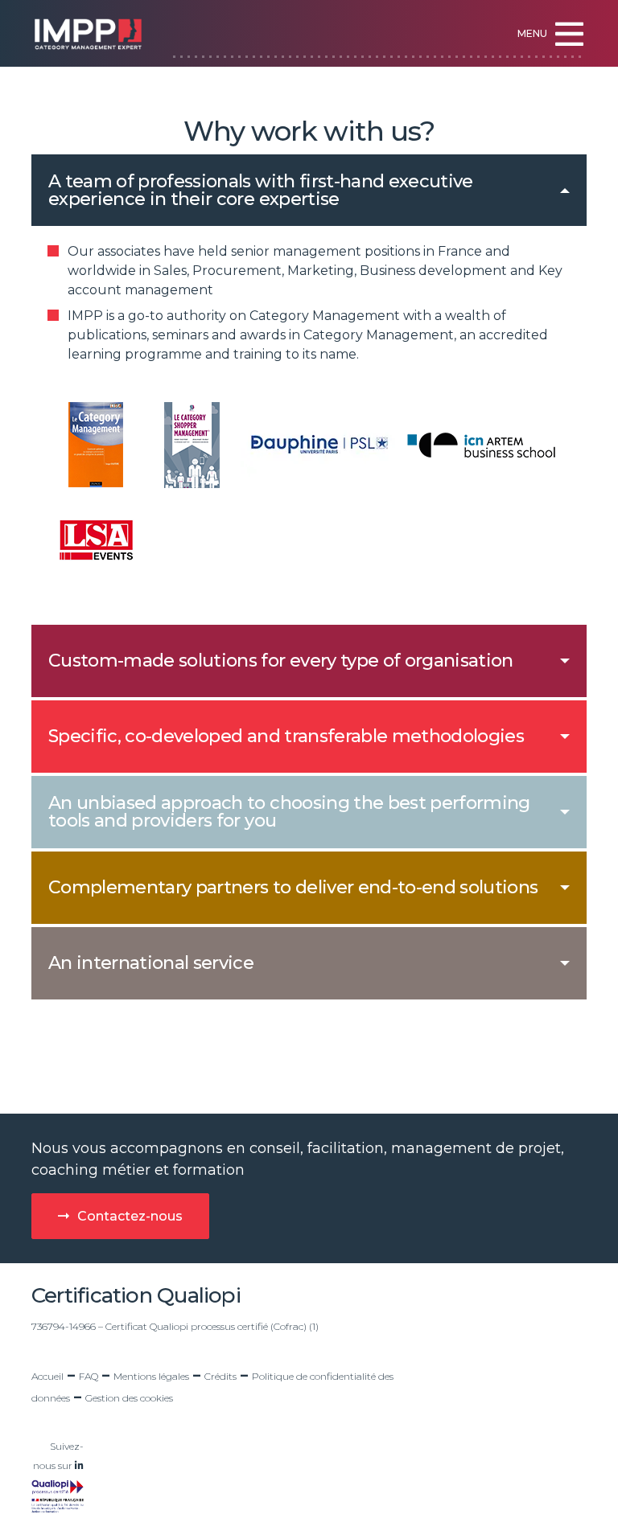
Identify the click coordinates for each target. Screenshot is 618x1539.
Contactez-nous (130, 1216)
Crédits (220, 1376)
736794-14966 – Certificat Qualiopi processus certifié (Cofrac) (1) (175, 1326)
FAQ (88, 1376)
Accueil (47, 1376)
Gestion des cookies (129, 1398)
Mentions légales (151, 1376)
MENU (532, 33)
